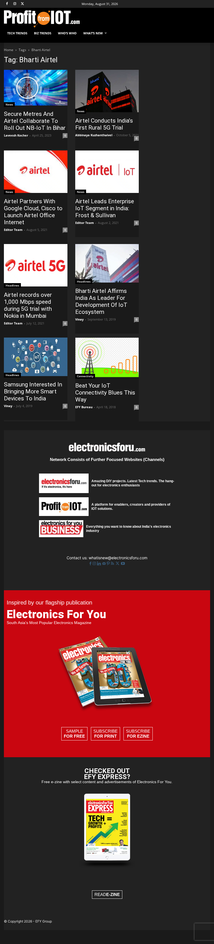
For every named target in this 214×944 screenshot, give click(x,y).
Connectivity (85, 376)
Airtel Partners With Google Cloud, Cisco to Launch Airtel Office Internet (33, 212)
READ (107, 894)
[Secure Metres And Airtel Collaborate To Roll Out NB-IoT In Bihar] (35, 88)
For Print (105, 736)
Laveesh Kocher (16, 135)
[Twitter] (118, 563)
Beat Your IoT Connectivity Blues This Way (105, 392)
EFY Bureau (84, 407)
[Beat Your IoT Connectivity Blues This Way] (107, 358)
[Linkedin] (99, 563)
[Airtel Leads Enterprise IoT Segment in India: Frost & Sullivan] (107, 172)
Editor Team (13, 230)
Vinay (79, 319)
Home (8, 49)
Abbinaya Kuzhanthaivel (93, 135)
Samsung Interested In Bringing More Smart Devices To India (33, 391)
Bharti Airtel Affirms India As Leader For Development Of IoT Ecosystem (101, 301)
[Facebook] (7, 4)
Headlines (12, 285)
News (9, 104)
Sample (74, 734)
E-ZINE (113, 894)
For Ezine (138, 736)
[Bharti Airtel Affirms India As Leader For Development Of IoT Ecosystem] (107, 264)
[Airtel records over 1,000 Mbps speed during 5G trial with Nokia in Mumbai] (35, 266)
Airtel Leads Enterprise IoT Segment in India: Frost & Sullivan (104, 208)
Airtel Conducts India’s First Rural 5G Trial (104, 124)
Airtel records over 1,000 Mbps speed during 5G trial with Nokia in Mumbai (28, 305)
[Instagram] (15, 4)
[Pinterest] (109, 563)
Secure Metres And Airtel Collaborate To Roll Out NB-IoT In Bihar (34, 121)
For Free (74, 736)
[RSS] (113, 563)
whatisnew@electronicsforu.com (118, 557)
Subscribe (105, 734)
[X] (23, 4)
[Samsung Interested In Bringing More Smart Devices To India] (35, 357)
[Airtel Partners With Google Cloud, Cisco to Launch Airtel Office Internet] (35, 172)
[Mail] (104, 563)
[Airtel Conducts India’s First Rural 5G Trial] (107, 92)
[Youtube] (123, 563)
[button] (203, 33)
